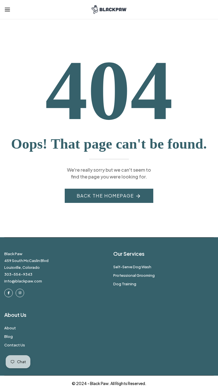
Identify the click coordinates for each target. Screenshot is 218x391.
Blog (8, 336)
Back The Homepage (105, 196)
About (10, 328)
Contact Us (14, 345)
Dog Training (124, 284)
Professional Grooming (134, 275)
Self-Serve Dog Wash (132, 267)
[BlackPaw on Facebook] (8, 293)
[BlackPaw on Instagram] (20, 293)
